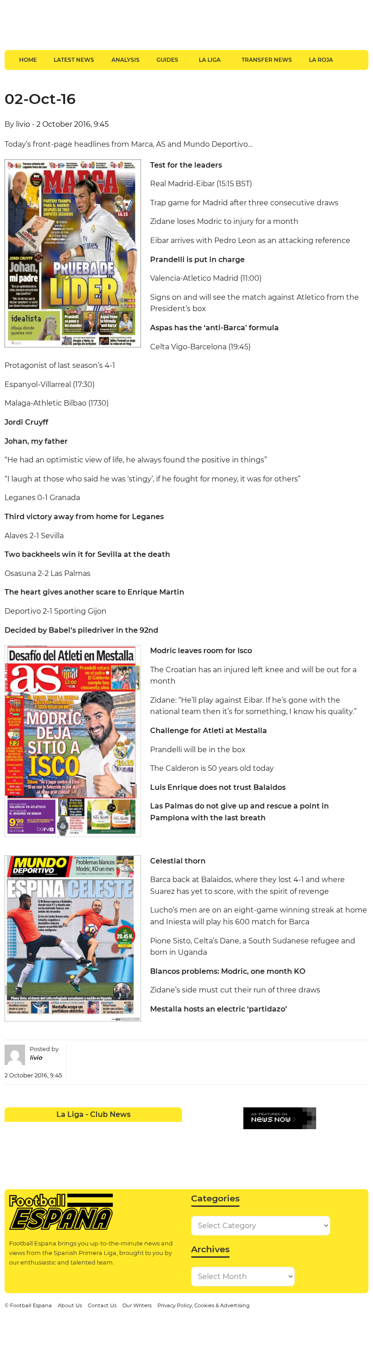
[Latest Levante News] (173, 1129)
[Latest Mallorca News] (13, 1146)
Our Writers (136, 1305)
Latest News (74, 59)
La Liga (210, 59)
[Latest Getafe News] (137, 1129)
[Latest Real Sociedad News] (120, 1146)
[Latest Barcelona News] (67, 1129)
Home (28, 59)
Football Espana (31, 1305)
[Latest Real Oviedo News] (102, 1146)
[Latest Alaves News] (13, 1129)
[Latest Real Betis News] (67, 1146)
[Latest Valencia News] (155, 1146)
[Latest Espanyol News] (120, 1129)
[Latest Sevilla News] (137, 1146)
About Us (70, 1305)
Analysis (125, 59)
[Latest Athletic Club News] (31, 1129)
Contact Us (102, 1305)
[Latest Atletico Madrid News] (49, 1129)
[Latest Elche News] (102, 1129)
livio (23, 124)
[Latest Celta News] (84, 1129)
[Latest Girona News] (155, 1129)
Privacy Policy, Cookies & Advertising (203, 1305)
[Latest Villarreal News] (173, 1146)
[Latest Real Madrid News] (84, 1146)
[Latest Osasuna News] (31, 1146)
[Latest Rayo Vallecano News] (49, 1146)
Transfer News (267, 59)
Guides (167, 59)
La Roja (321, 59)
